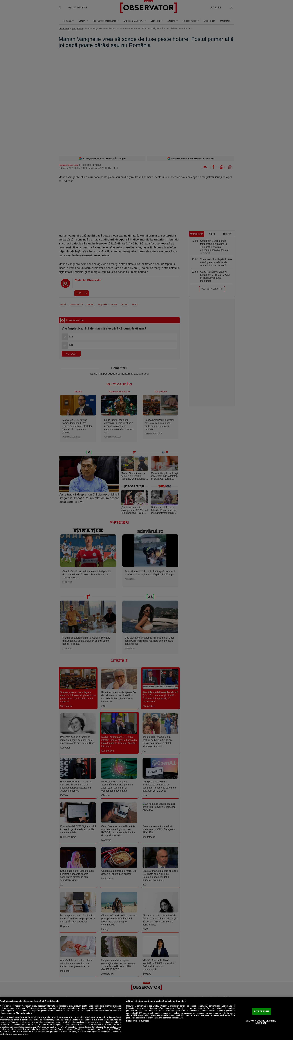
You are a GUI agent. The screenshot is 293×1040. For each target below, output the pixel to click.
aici (34, 1027)
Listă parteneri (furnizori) (138, 1021)
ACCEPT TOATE (261, 1011)
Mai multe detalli (24, 1013)
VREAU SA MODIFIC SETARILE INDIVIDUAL (261, 1022)
